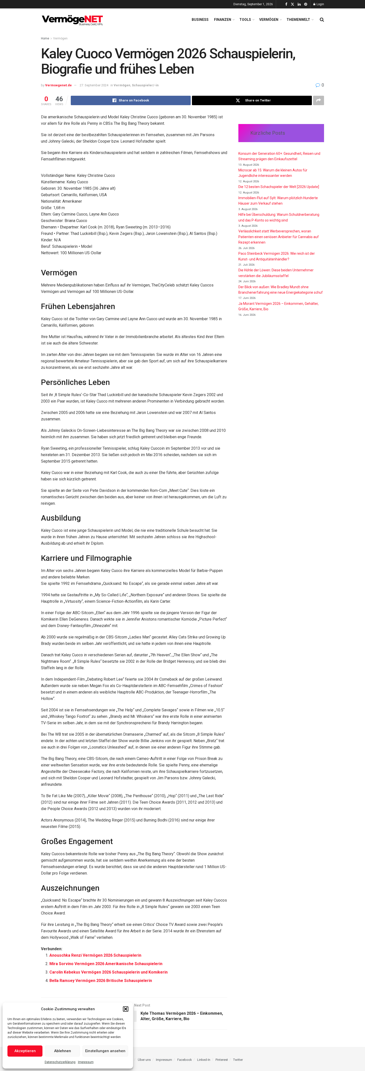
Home (45, 38)
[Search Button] (322, 19)
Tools (245, 20)
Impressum (86, 1062)
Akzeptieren (25, 1051)
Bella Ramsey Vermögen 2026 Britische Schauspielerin (100, 980)
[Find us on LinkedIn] (299, 4)
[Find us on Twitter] (292, 4)
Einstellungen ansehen (105, 1051)
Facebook (184, 1060)
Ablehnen (62, 1051)
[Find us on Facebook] (286, 4)
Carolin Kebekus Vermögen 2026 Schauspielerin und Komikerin (108, 972)
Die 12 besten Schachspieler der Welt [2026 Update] (278, 187)
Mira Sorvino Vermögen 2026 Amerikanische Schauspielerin (105, 963)
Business (200, 20)
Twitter (238, 1060)
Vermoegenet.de (58, 85)
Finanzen (222, 20)
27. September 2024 (94, 85)
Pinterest (222, 1060)
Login (320, 4)
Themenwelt (298, 20)
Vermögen (268, 20)
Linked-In (203, 1060)
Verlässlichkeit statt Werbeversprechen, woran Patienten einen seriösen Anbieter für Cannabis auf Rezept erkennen (278, 236)
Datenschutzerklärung (60, 1062)
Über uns (144, 1060)
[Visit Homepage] (73, 20)
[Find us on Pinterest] (305, 4)
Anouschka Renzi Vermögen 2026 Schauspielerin (95, 955)
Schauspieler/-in (145, 85)
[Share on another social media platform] (318, 100)
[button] (125, 1009)
